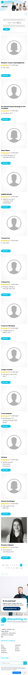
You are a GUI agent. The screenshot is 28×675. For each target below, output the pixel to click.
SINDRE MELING (6, 194)
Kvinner (14, 22)
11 (11, 568)
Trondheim (3, 648)
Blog (2, 636)
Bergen (3, 647)
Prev (7, 565)
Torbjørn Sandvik (6, 369)
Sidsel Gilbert (5, 150)
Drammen (17, 650)
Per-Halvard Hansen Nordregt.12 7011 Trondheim (13, 107)
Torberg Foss (5, 238)
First (3, 565)
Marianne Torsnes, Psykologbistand (12, 62)
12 (13, 568)
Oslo (2, 645)
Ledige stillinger (5, 631)
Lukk (25, 672)
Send (25, 663)
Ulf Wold (4, 457)
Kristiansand (4, 652)
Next (17, 568)
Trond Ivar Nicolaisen (8, 325)
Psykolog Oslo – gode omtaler (8, 633)
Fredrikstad (18, 645)
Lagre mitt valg (17, 672)
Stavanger (3, 650)
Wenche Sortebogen (8, 501)
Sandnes (17, 648)
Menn (9, 22)
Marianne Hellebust (7, 545)
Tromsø (17, 647)
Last (21, 568)
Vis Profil (5, 75)
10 (8, 568)
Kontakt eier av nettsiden (7, 635)
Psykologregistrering (10, 608)
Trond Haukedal (6, 413)
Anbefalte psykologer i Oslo (8, 629)
